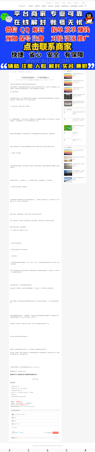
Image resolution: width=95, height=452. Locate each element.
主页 (11, 71)
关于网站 (64, 2)
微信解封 (44, 6)
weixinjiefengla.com (22, 371)
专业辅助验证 (36, 445)
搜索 (47, 451)
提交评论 (56, 432)
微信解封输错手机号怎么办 (16, 390)
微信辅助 (57, 6)
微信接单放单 (65, 6)
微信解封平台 (11, 6)
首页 (82, 6)
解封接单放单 (46, 445)
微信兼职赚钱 (73, 6)
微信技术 (37, 6)
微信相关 (31, 6)
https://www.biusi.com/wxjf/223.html (27, 406)
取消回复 (13, 410)
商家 (66, 451)
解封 (85, 451)
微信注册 (50, 6)
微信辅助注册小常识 (15, 386)
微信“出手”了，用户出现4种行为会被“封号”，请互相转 (22, 392)
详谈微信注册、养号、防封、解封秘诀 (19, 388)
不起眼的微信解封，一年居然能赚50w (23, 403)
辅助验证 (69, 2)
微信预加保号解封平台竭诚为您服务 (18, 396)
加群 (28, 451)
